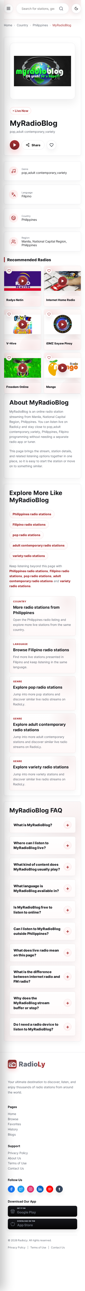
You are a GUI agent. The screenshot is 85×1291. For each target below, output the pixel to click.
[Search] (61, 8)
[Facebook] (11, 1189)
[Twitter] (20, 1189)
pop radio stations (26, 535)
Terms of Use (17, 1163)
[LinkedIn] (40, 1189)
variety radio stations (29, 556)
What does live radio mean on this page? (36, 952)
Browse (13, 1119)
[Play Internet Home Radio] (62, 281)
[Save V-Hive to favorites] (9, 314)
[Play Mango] (62, 368)
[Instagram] (30, 1189)
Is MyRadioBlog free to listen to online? (33, 909)
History (13, 1129)
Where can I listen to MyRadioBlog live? (31, 845)
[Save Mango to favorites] (49, 358)
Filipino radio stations (29, 524)
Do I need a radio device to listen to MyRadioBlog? (36, 1026)
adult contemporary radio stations (39, 545)
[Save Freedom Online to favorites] (9, 358)
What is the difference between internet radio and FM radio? (37, 977)
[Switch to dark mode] (76, 8)
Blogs (12, 1134)
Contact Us (16, 1168)
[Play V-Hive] (22, 324)
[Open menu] (8, 8)
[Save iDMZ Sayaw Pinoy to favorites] (49, 314)
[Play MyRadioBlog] (14, 145)
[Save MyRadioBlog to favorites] (51, 145)
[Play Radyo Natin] (22, 281)
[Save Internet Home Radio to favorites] (49, 271)
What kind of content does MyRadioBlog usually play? (37, 866)
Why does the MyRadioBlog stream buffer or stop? (31, 1003)
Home (8, 25)
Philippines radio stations (32, 514)
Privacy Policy (18, 1153)
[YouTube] (49, 1189)
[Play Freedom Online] (22, 368)
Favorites (14, 1124)
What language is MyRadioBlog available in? (36, 888)
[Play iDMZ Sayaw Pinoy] (62, 324)
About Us (14, 1158)
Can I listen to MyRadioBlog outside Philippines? (37, 931)
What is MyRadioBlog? (33, 825)
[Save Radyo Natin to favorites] (9, 271)
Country (22, 25)
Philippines (40, 25)
